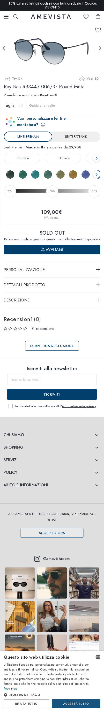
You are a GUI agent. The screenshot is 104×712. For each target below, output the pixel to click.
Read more (11, 688)
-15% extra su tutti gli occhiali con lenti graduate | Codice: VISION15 (52, 5)
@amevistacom (56, 558)
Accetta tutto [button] (76, 704)
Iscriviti (52, 394)
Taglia (9, 105)
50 (20, 105)
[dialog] (52, 681)
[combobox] (98, 657)
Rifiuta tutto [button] (26, 704)
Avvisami (54, 249)
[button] (47, 694)
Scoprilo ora (52, 533)
